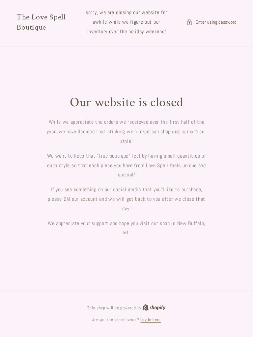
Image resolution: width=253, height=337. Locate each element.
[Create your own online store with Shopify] (154, 308)
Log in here (150, 320)
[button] (211, 22)
